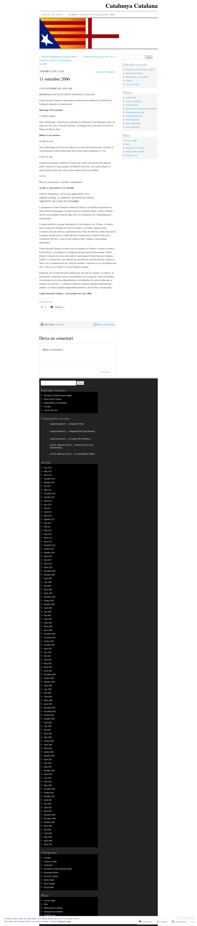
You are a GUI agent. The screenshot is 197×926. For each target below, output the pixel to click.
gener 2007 (48, 670)
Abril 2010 (48, 563)
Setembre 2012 (49, 497)
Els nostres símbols (133, 116)
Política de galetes (64, 921)
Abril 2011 (48, 530)
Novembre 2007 (50, 637)
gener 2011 (48, 541)
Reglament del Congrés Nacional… (83, 431)
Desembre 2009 (49, 571)
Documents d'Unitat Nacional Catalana (140, 108)
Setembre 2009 (49, 574)
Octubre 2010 (49, 548)
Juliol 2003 (48, 759)
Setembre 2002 (49, 770)
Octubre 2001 (49, 792)
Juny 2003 (48, 763)
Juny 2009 (48, 582)
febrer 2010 (48, 567)
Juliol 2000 (48, 825)
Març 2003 (48, 766)
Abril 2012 (48, 511)
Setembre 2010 (49, 552)
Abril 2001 (48, 807)
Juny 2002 (48, 777)
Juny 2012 (48, 504)
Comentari (105, 372)
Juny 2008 (48, 611)
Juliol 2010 (48, 556)
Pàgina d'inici (52, 14)
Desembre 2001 (49, 788)
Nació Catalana (131, 123)
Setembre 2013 (49, 482)
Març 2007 (48, 663)
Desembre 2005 (49, 707)
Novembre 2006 (50, 674)
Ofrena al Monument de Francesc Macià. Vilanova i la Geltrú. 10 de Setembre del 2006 (58, 60)
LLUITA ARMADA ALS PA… (62, 445)
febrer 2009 (48, 593)
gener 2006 (48, 704)
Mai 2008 (47, 615)
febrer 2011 (48, 537)
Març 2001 (48, 811)
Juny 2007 (48, 652)
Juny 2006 (48, 689)
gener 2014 (48, 475)
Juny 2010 (48, 559)
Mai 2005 (47, 729)
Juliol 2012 (48, 500)
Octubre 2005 (49, 715)
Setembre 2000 (49, 822)
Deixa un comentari (106, 324)
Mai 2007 (47, 656)
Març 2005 (48, 737)
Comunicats (130, 105)
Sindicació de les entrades (135, 148)
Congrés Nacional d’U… (59, 423)
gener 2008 (48, 630)
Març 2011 (48, 534)
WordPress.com (131, 155)
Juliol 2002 (48, 774)
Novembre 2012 (50, 493)
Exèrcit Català (131, 119)
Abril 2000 (48, 833)
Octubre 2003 (49, 752)
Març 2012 (48, 515)
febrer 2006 (48, 700)
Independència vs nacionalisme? (137, 77)
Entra (127, 144)
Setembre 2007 (49, 644)
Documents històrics (133, 112)
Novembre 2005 (50, 711)
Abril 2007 (48, 659)
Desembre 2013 (49, 478)
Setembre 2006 (49, 681)
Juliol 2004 (48, 744)
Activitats (59, 324)
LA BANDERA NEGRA (85, 453)
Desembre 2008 (49, 596)
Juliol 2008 (48, 608)
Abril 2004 (48, 748)
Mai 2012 (47, 508)
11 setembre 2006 (54, 79)
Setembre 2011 (49, 519)
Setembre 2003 (49, 755)
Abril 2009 (48, 589)
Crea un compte (131, 140)
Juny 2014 (48, 467)
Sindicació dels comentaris (135, 151)
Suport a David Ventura (134, 73)
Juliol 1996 (48, 844)
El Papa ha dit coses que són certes (99, 56)
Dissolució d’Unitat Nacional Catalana (140, 69)
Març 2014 (48, 471)
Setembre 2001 (49, 796)
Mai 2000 (47, 829)
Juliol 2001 (48, 800)
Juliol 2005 (48, 722)
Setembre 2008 (49, 604)
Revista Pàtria (131, 127)
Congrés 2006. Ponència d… (81, 438)
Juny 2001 (48, 803)
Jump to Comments (105, 71)
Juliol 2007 (48, 648)
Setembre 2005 (49, 718)
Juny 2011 (48, 523)
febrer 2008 (48, 626)
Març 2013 (48, 489)
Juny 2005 (48, 726)
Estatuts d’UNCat (77, 423)
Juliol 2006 (48, 685)
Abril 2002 (48, 781)
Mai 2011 (47, 526)
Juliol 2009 (48, 578)
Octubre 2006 (49, 678)
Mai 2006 (47, 692)
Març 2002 (48, 785)
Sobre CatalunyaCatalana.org (91, 14)
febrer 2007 (48, 667)
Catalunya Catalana (131, 5)
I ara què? (129, 80)
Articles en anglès (132, 101)
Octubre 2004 (49, 740)
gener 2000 (48, 840)
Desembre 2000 (49, 814)
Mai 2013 (47, 486)
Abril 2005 (48, 733)
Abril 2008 (48, 619)
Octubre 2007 (49, 641)
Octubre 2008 (49, 600)
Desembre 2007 (49, 633)
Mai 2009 (47, 585)
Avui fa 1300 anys (132, 84)
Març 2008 (48, 622)
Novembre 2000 (50, 818)
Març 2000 (48, 837)
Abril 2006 (48, 696)
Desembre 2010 (49, 545)
